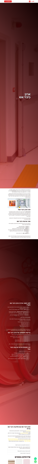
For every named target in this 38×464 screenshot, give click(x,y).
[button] (29, 1)
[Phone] (35, 458)
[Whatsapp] (35, 461)
